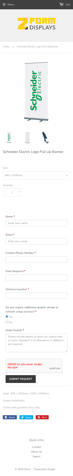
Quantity (8, 185)
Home (6, 46)
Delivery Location (17, 289)
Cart (67, 4)
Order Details (15, 330)
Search (36, 456)
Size (5, 168)
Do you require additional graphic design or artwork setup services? (32, 309)
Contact (36, 447)
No (10, 322)
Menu (10, 4)
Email (10, 235)
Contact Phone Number (21, 253)
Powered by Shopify (44, 469)
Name (10, 216)
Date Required (15, 271)
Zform (27, 469)
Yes (10, 317)
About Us (36, 451)
